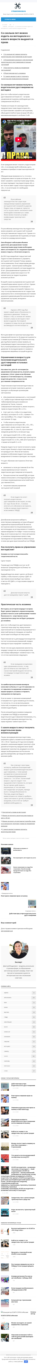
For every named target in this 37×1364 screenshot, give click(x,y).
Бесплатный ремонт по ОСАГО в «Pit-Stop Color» (23, 1229)
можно (8, 838)
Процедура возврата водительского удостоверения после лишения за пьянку (23, 1121)
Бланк (6, 1007)
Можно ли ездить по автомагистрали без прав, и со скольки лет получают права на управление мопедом (18, 823)
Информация (8, 1022)
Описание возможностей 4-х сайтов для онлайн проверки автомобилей (22, 1336)
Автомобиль (7, 997)
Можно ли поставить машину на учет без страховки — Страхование (23, 1145)
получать (18, 838)
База (5, 1002)
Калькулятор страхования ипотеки (21, 1301)
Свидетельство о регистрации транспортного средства (22, 1198)
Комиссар (7, 1032)
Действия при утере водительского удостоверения (22, 914)
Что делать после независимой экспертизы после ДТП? (23, 1156)
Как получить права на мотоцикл (14, 812)
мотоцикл (13, 838)
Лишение (6, 1041)
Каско (6, 1027)
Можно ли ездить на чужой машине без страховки (21, 1324)
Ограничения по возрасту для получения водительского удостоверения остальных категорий (17, 62)
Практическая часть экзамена (14, 73)
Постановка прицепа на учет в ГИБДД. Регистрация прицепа (22, 1265)
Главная (5, 26)
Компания (7, 1036)
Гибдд (5, 1017)
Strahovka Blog (18, 11)
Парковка (7, 1061)
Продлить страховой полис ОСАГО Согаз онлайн (21, 1253)
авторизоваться (7, 931)
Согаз (5, 1071)
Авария (6, 992)
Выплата (6, 1012)
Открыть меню (10, 19)
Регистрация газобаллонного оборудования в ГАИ (22, 1289)
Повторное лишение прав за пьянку (14, 896)
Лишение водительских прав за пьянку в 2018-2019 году (23, 1108)
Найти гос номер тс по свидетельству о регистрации (22, 1132)
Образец (6, 1051)
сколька (27, 838)
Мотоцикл (11, 26)
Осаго (6, 1056)
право (22, 838)
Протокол (7, 1066)
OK (26, 1361)
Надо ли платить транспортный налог (23, 1210)
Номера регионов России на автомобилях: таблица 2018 (21, 1277)
